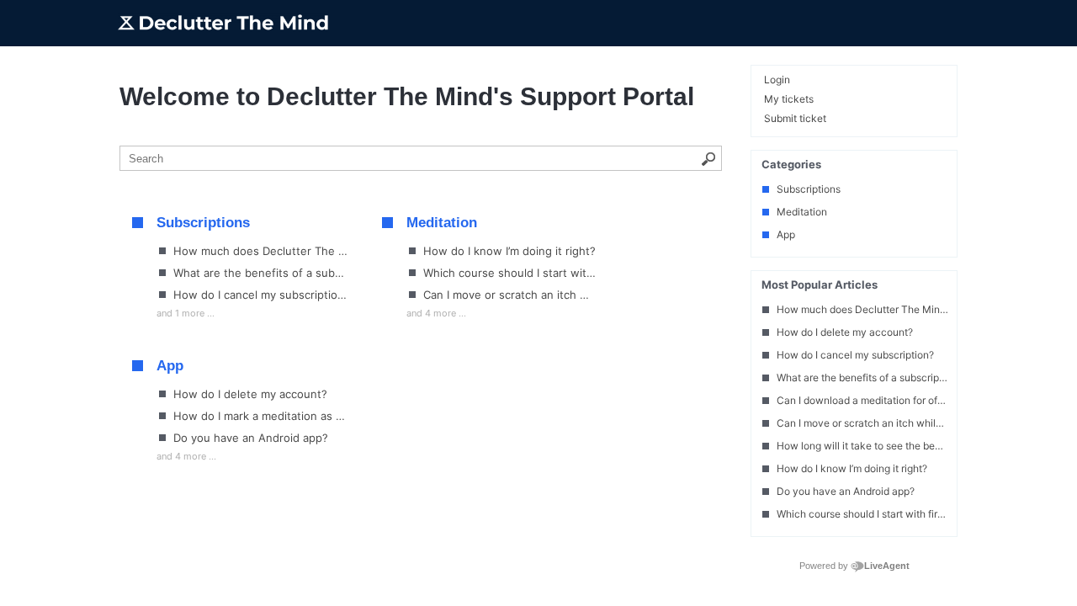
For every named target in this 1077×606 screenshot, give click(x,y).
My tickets (789, 99)
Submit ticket (795, 118)
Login (777, 79)
